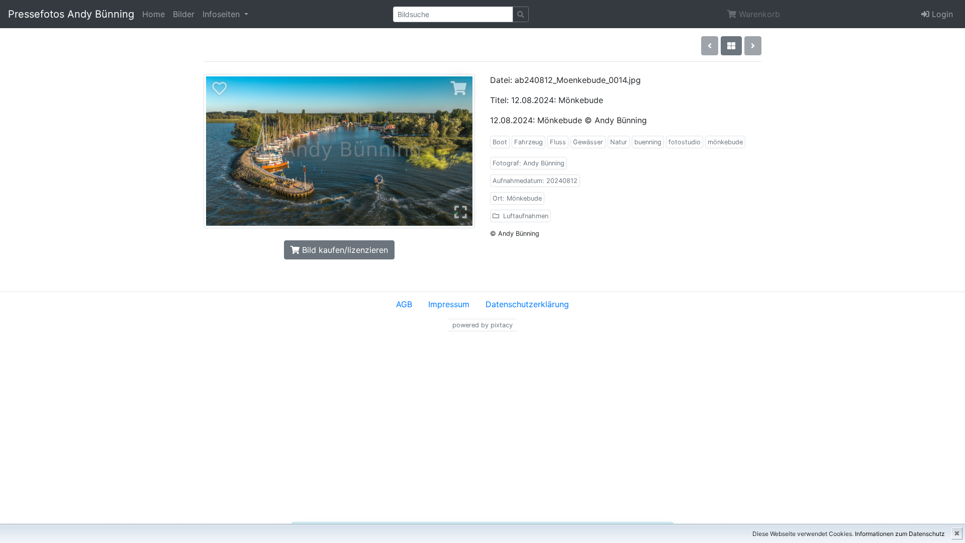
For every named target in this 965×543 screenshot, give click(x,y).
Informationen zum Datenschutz (900, 533)
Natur (618, 142)
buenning (647, 142)
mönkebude (725, 142)
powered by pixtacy (482, 325)
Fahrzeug (528, 142)
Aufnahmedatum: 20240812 (535, 181)
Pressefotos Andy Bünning (71, 14)
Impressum (448, 304)
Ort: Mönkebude (517, 198)
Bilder (184, 14)
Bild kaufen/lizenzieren (344, 250)
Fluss (558, 142)
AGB (404, 304)
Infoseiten (222, 14)
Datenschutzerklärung (527, 304)
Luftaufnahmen (524, 216)
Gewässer (588, 142)
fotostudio (684, 142)
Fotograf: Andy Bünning (528, 163)
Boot (500, 142)
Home (153, 14)
